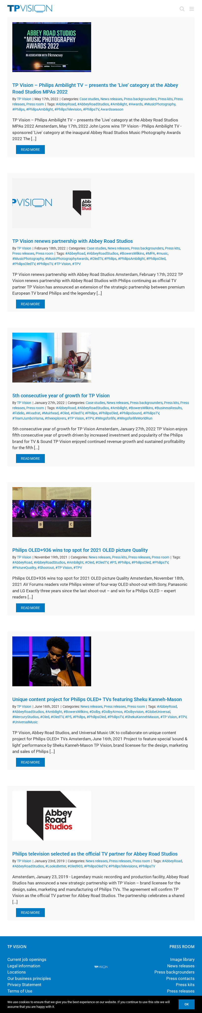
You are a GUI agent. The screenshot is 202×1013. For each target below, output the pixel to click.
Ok (187, 1004)
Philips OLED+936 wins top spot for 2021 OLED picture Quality (80, 550)
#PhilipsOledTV (23, 264)
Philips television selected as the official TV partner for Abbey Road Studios (95, 854)
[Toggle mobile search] (182, 8)
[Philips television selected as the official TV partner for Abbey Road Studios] (51, 816)
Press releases (23, 253)
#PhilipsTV (91, 109)
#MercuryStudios (25, 717)
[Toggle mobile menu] (192, 8)
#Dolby (94, 712)
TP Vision (24, 99)
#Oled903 (75, 866)
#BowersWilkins (132, 253)
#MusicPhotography (159, 104)
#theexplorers (55, 418)
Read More (30, 150)
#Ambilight (118, 104)
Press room (35, 104)
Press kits (165, 99)
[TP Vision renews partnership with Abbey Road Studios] (51, 203)
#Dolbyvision (134, 712)
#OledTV (96, 259)
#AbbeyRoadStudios (93, 104)
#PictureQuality (24, 568)
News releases (111, 99)
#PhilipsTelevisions (122, 866)
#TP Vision (62, 264)
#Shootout (45, 568)
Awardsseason (112, 109)
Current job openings (26, 959)
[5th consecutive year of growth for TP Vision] (51, 357)
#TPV (76, 264)
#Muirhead (50, 413)
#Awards (136, 104)
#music (162, 253)
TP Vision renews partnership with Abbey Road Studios (72, 241)
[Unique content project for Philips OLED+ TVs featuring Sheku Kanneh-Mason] (51, 661)
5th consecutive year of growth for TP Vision (61, 396)
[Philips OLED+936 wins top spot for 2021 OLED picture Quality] (51, 512)
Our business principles (29, 978)
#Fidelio (18, 413)
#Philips (18, 109)
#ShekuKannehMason (142, 717)
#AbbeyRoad (66, 104)
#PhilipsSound (130, 413)
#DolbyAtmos (111, 712)
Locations (16, 972)
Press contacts (180, 978)
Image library (182, 959)
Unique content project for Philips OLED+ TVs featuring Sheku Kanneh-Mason (97, 699)
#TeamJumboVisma (27, 418)
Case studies (89, 99)
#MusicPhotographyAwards (66, 259)
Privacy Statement (24, 984)
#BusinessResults (168, 408)
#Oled (64, 413)
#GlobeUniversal (157, 712)
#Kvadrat (33, 413)
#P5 (113, 562)
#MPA (150, 253)
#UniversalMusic (25, 722)
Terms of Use (19, 991)
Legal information (23, 965)
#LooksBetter (55, 866)
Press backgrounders (140, 99)
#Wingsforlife (105, 418)
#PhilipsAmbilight (39, 109)
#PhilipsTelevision (68, 109)
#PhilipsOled (156, 259)
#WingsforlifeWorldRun (134, 418)
